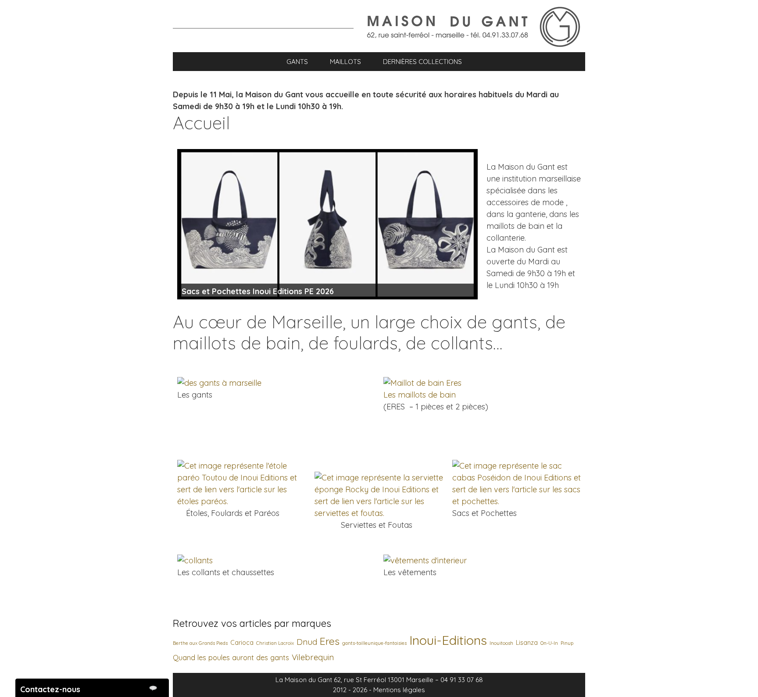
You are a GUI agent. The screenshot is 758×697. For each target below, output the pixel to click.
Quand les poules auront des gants (231, 657)
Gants (297, 61)
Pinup (567, 643)
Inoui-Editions (448, 640)
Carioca (242, 643)
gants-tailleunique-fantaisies (374, 643)
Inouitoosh (501, 643)
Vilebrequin (313, 657)
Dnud (307, 642)
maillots (345, 61)
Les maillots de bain (419, 395)
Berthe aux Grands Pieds (200, 643)
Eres (330, 641)
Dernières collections (422, 61)
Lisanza (527, 643)
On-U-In (549, 643)
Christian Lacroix (275, 643)
